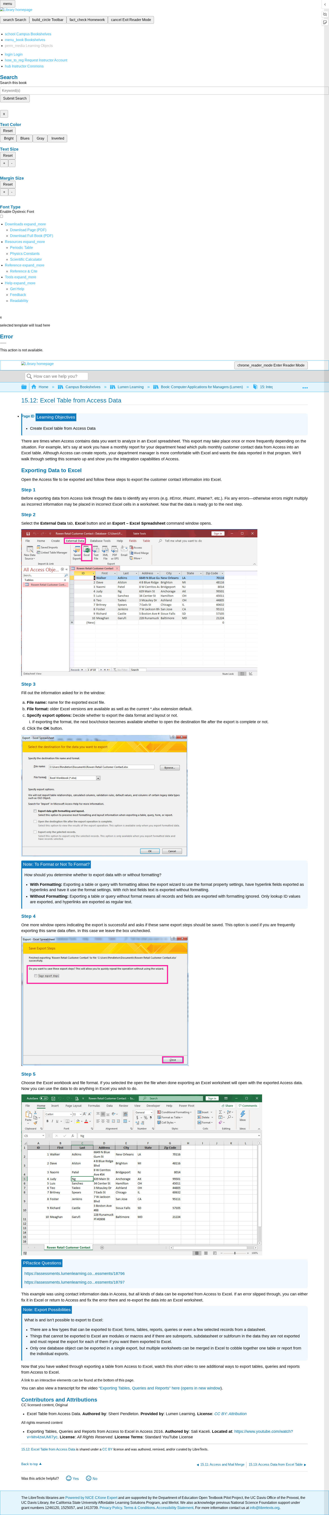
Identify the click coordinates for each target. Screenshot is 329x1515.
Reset (8, 131)
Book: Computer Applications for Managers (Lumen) (202, 387)
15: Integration (271, 387)
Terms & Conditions (139, 1508)
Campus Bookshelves (83, 387)
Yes (76, 1479)
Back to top (29, 1464)
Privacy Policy (111, 1508)
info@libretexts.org (264, 1508)
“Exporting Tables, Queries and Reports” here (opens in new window (159, 1388)
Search (29, 376)
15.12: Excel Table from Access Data (48, 1449)
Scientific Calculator (26, 259)
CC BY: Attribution (230, 1414)
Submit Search (15, 98)
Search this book (13, 83)
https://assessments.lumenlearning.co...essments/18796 (74, 1273)
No (95, 1479)
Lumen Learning (131, 387)
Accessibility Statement (174, 1508)
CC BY (107, 1449)
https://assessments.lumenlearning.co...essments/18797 (74, 1282)
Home (43, 387)
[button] (18, 295)
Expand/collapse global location (305, 385)
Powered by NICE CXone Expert (91, 1498)
